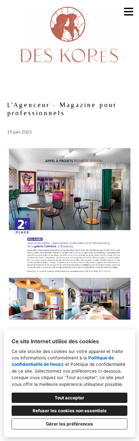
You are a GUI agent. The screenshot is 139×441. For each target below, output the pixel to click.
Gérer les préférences (69, 423)
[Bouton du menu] (128, 11)
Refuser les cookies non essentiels (70, 410)
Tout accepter (69, 397)
